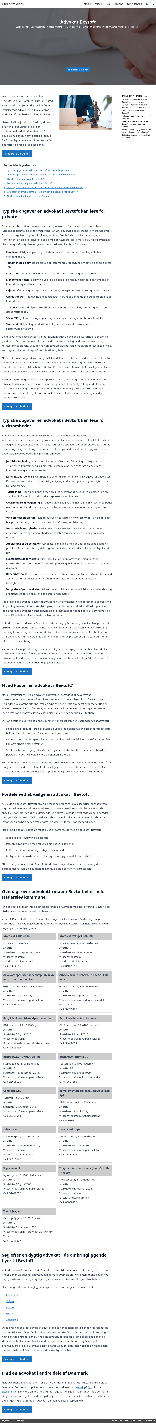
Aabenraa (12, 1319)
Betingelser (150, 1421)
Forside (87, 3)
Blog (133, 1421)
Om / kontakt (134, 3)
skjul (34, 165)
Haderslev (12, 1295)
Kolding (10, 1307)
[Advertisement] (78, 47)
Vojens (10, 1301)
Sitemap (140, 1421)
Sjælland (118, 3)
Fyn (108, 3)
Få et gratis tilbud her (78, 69)
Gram (9, 1313)
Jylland (98, 3)
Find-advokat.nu (13, 4)
